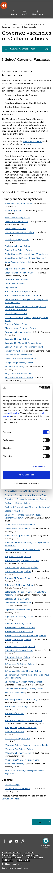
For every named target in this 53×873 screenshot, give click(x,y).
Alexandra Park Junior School (18, 203)
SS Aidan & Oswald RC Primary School (22, 549)
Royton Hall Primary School (17, 503)
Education (13, 24)
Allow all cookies (26, 475)
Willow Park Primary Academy (19, 753)
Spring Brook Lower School (17, 528)
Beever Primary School (15, 228)
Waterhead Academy (14, 731)
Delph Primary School (15, 283)
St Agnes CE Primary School (18, 556)
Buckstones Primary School (17, 246)
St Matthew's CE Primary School (20, 646)
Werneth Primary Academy (17, 738)
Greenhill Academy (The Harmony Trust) (24, 346)
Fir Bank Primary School (16, 313)
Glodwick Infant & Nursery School (20, 328)
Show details (39, 467)
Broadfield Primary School (17, 239)
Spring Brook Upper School (17, 535)
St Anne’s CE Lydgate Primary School (22, 560)
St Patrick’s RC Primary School (19, 650)
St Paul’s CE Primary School (17, 657)
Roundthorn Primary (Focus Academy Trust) (25, 499)
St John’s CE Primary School (17, 609)
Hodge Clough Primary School (19, 362)
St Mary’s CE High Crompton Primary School (25, 635)
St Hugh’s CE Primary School (18, 602)
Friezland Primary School (16, 324)
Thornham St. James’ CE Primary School (23, 720)
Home (4, 24)
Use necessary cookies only (26, 483)
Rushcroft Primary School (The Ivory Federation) (27, 507)
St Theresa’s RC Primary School (19, 664)
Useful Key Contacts (11, 798)
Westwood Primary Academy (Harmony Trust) (26, 745)
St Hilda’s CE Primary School (18, 598)
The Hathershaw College (16, 706)
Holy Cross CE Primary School (19, 373)
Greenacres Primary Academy (19, 332)
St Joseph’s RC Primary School (19, 616)
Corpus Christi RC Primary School (20, 272)
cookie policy (12, 413)
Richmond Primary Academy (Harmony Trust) (26, 495)
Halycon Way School (14, 350)
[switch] (46, 440)
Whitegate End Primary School (19, 749)
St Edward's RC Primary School (19, 585)
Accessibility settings (11, 852)
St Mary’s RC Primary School (18, 639)
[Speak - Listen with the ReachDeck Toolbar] (3, 5)
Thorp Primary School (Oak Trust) (21, 727)
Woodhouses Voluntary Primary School (23, 759)
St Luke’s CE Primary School (18, 623)
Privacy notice (23, 860)
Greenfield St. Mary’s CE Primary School (23, 343)
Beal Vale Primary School (16, 221)
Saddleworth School (14, 510)
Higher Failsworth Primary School (20, 358)
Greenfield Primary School (17, 339)
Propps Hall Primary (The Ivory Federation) (25, 491)
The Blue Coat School (15, 692)
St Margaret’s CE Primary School (20, 627)
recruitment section (32, 141)
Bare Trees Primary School (17, 217)
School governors (35, 24)
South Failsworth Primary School (20, 524)
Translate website (10, 855)
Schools (22, 24)
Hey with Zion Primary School (18, 354)
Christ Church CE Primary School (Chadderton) (26, 254)
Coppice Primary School (16, 268)
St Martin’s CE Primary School (19, 631)
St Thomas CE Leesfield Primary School (23, 671)
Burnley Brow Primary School (18, 250)
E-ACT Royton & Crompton (17, 291)
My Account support (30, 855)
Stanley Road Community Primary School (24, 688)
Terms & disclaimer (34, 857)
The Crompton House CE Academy (21, 699)
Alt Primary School (13, 210)
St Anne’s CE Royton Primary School (21, 567)
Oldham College (12, 784)
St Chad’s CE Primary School (18, 578)
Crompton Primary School (17, 279)
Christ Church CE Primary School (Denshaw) (25, 258)
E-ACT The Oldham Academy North (21, 295)
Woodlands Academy (14, 763)
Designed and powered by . (15, 868)
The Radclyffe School (14, 713)
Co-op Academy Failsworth (17, 262)
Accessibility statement (12, 857)
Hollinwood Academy (14, 366)
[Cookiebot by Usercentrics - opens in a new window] (39, 387)
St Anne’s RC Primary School (18, 571)
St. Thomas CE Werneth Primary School (23, 681)
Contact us (29, 852)
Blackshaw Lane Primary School (19, 232)
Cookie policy (7, 860)
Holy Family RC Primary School (19, 377)
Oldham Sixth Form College (17, 788)
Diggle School (11, 287)
